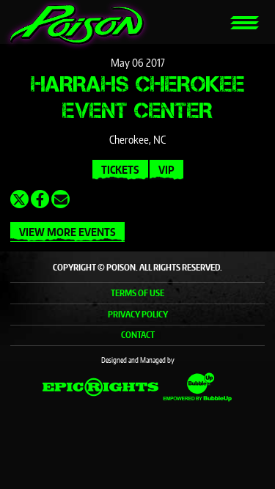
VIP (166, 170)
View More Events (67, 232)
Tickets (120, 170)
